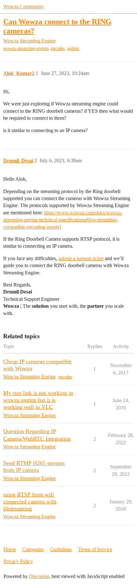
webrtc (73, 48)
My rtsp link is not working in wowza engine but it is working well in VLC (38, 400)
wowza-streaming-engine (25, 48)
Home (10, 549)
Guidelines (61, 549)
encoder (58, 48)
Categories (33, 549)
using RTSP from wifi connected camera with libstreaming (29, 501)
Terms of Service (95, 549)
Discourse (39, 576)
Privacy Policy (18, 561)
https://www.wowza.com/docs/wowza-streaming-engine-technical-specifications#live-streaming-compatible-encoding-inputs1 (62, 220)
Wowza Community (23, 6)
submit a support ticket (81, 258)
